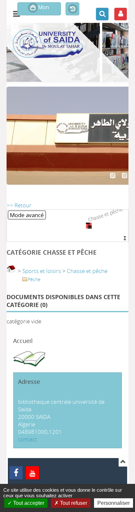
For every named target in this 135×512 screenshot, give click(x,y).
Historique (72, 9)
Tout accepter (28, 503)
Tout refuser (73, 503)
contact (27, 439)
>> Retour (19, 205)
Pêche (34, 279)
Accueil (23, 341)
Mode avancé (27, 215)
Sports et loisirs (41, 271)
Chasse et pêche (87, 271)
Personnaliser (113, 503)
